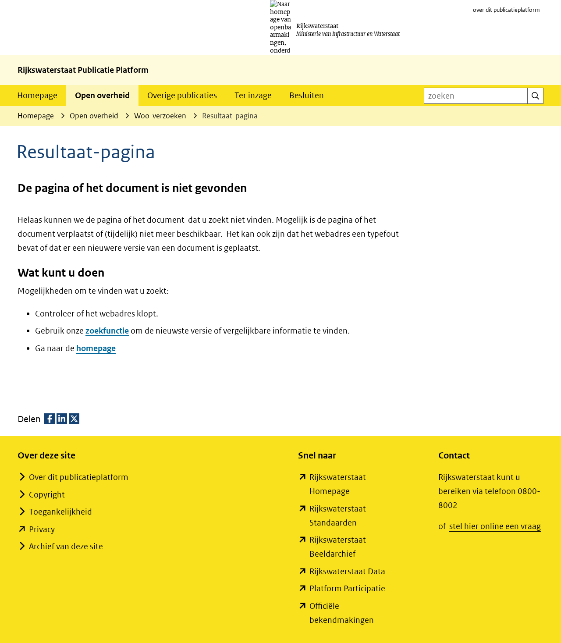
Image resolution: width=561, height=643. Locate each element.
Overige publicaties (182, 95)
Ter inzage (253, 95)
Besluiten (306, 95)
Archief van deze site (66, 546)
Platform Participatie (347, 588)
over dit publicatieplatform (506, 10)
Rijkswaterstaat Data (347, 571)
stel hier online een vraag (495, 526)
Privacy (42, 529)
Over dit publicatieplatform (78, 477)
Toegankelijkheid (60, 512)
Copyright (47, 495)
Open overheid (102, 95)
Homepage (37, 95)
